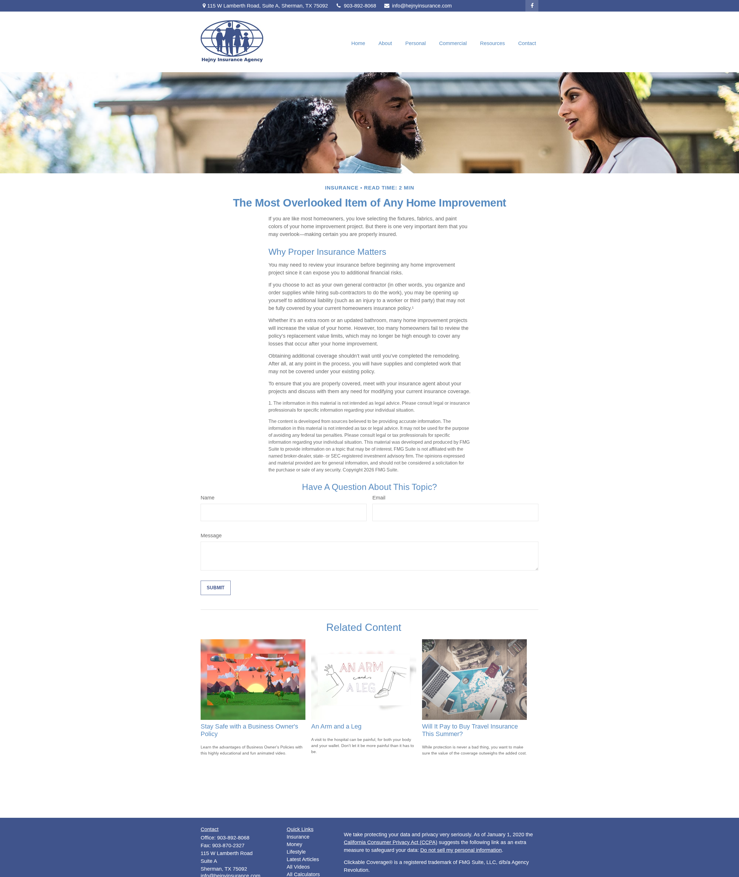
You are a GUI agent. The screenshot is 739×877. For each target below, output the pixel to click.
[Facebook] (531, 6)
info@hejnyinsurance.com (422, 6)
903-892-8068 (360, 6)
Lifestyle (296, 852)
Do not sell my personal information (461, 850)
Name (207, 498)
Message (211, 535)
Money (294, 844)
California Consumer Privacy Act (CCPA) (390, 842)
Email (378, 498)
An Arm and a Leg (336, 726)
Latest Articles (303, 859)
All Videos (298, 867)
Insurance (298, 837)
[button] (358, 43)
